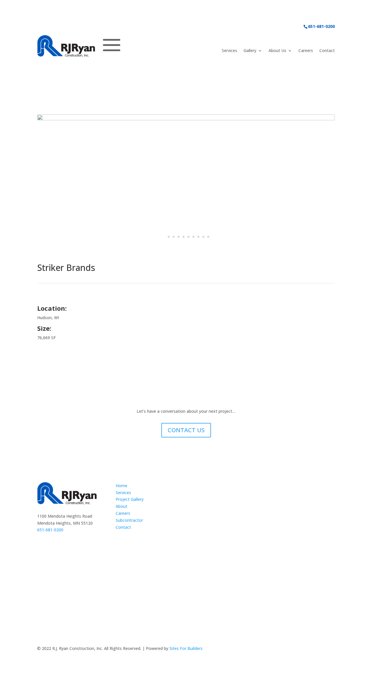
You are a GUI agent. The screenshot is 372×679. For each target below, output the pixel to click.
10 (208, 237)
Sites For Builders (186, 648)
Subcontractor (129, 520)
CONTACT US (186, 430)
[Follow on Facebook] (277, 649)
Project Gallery (130, 499)
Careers (305, 51)
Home (121, 485)
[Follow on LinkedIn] (289, 649)
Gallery (250, 51)
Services (229, 51)
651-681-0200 (321, 26)
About (121, 506)
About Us (277, 51)
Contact (327, 51)
